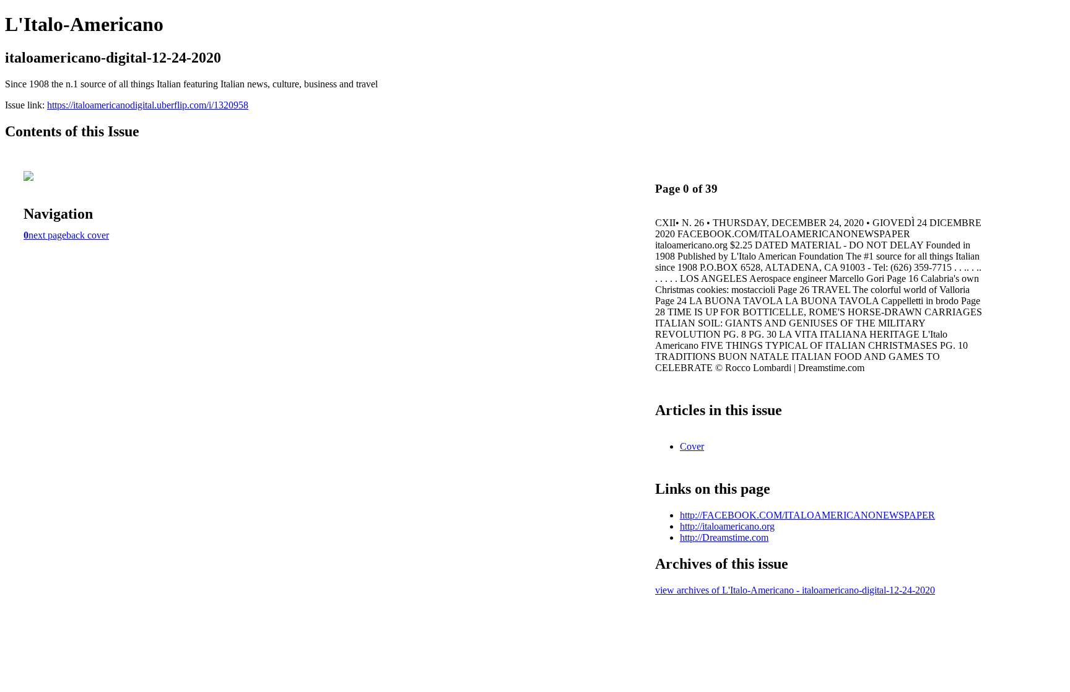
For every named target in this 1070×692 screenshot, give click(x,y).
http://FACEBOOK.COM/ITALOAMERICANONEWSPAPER (807, 515)
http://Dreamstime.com (724, 537)
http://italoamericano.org (727, 526)
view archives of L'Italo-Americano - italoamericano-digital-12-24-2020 (795, 590)
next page (47, 235)
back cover (87, 235)
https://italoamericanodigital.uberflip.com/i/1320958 (147, 105)
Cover (692, 446)
